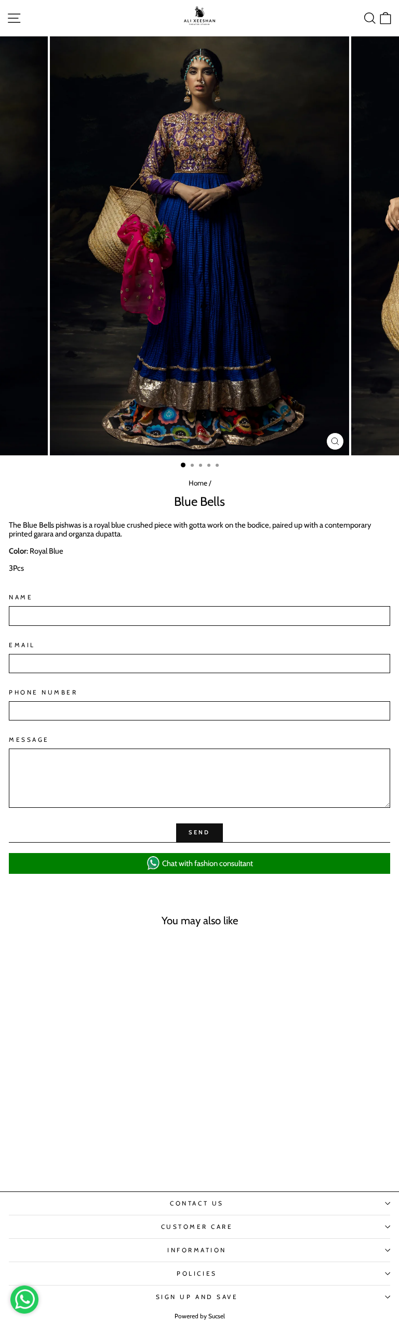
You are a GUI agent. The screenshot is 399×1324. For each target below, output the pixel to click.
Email (22, 645)
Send (199, 832)
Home (198, 483)
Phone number (43, 692)
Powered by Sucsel (200, 1316)
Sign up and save (197, 1297)
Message (29, 739)
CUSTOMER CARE (197, 1226)
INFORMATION (197, 1250)
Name (21, 597)
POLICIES (197, 1273)
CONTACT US (196, 1203)
